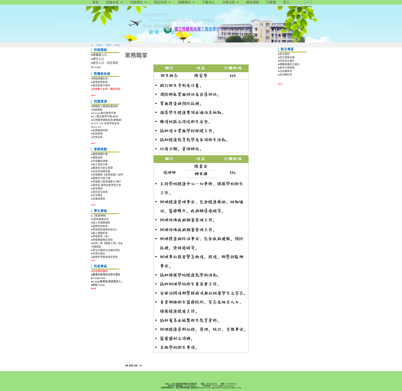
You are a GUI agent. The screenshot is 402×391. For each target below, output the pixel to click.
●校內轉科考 (285, 74)
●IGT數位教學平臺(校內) (105, 116)
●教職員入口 (99, 54)
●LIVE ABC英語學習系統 (105, 123)
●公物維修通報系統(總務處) (106, 120)
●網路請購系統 (99, 78)
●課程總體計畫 (99, 154)
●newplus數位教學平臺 (103, 113)
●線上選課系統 (99, 233)
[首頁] (92, 45)
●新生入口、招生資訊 (104, 62)
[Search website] (308, 2)
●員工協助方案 (99, 164)
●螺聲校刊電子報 (100, 178)
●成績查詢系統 (99, 226)
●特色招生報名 (286, 60)
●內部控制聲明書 (100, 171)
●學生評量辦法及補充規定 (105, 250)
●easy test (96, 127)
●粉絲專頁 (97, 133)
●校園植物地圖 (99, 130)
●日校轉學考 (285, 71)
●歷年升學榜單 (286, 67)
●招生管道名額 (286, 57)
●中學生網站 (98, 253)
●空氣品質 (97, 137)
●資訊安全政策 (99, 192)
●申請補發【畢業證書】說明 (107, 174)
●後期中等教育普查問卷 (104, 257)
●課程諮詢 (97, 157)
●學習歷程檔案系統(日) (104, 229)
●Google (96, 67)
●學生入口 (97, 59)
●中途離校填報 (99, 161)
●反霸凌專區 (98, 198)
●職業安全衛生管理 (102, 168)
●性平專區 (97, 195)
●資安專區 (97, 188)
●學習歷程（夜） (100, 236)
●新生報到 (284, 54)
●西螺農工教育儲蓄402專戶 (106, 181)
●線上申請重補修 (100, 222)
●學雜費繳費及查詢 (102, 239)
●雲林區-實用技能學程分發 (106, 185)
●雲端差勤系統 (99, 82)
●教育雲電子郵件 (100, 85)
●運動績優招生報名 (289, 64)
